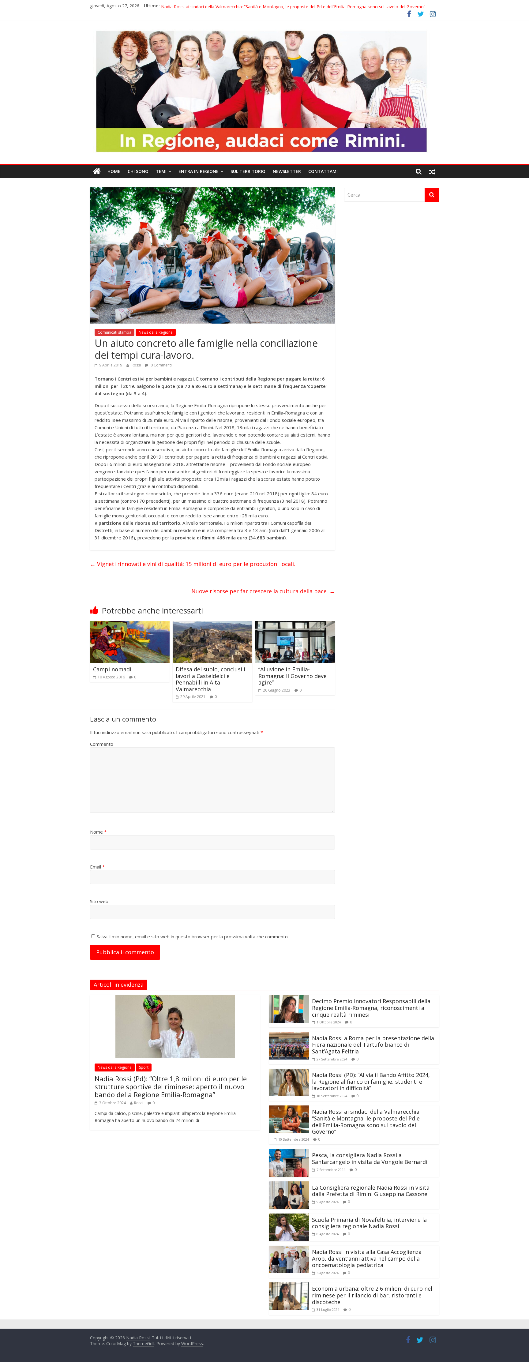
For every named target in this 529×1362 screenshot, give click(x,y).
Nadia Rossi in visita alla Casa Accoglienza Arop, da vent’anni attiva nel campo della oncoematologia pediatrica (367, 1258)
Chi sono (138, 171)
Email (97, 867)
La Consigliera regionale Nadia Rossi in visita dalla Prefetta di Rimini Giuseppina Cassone (371, 1191)
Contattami (323, 171)
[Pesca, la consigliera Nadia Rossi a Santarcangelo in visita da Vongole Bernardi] (289, 1152)
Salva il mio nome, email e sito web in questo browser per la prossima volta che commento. (193, 936)
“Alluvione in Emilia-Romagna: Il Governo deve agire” (292, 676)
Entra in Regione (198, 171)
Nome (98, 832)
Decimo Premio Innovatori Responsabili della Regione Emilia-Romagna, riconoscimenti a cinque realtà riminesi (371, 1007)
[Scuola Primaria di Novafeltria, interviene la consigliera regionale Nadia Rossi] (289, 1217)
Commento (101, 744)
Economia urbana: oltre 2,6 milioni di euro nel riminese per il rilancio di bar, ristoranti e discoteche (372, 1295)
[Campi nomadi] (130, 624)
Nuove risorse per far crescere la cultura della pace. (263, 591)
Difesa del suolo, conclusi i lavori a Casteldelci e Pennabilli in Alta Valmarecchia (210, 679)
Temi (161, 171)
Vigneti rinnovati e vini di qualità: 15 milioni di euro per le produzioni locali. (192, 564)
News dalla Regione (156, 332)
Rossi (137, 365)
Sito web (99, 901)
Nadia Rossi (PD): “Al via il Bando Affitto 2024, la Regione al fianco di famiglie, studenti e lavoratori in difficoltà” (271, 6)
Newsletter (287, 171)
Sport (143, 1067)
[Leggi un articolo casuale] (432, 171)
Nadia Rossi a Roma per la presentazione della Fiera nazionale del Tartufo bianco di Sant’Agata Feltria (373, 1044)
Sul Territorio (248, 171)
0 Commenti (161, 365)
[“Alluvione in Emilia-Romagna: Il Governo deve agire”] (295, 624)
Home (113, 171)
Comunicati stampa (114, 332)
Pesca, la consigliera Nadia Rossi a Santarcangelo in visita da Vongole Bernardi (369, 1158)
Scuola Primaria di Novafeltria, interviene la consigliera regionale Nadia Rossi (369, 1223)
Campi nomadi (112, 669)
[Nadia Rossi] (97, 171)
